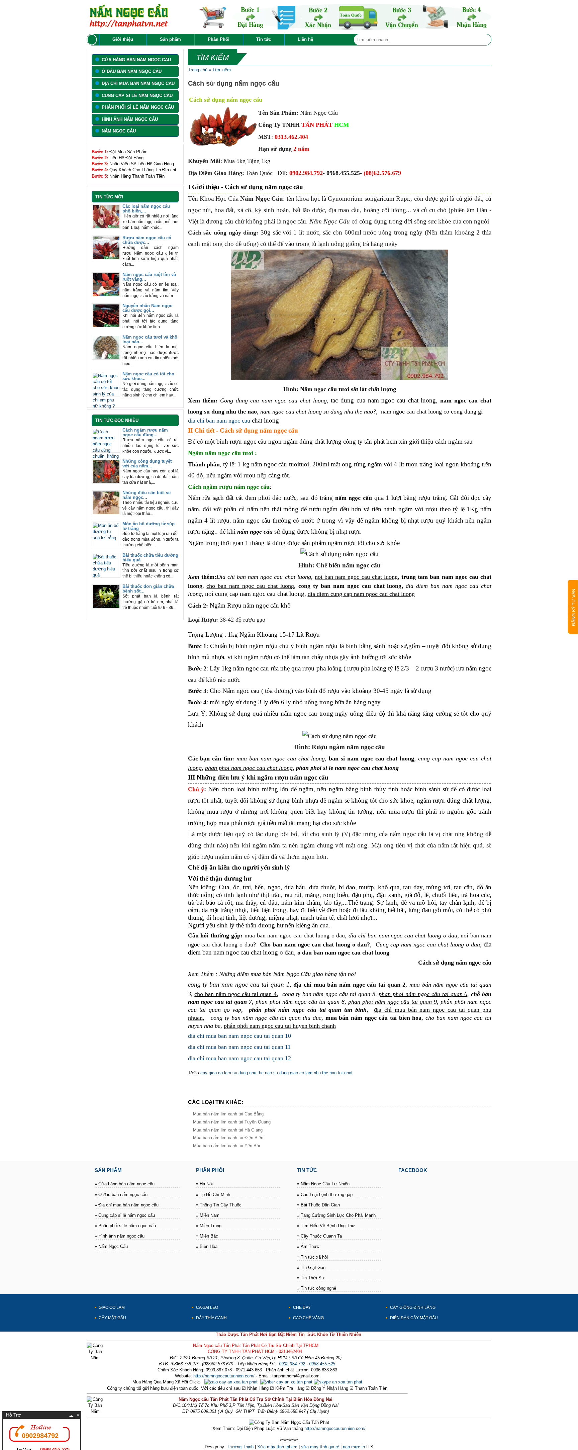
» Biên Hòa (206, 1246)
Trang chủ (197, 69)
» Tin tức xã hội (312, 1257)
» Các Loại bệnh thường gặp (325, 1194)
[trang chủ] (93, 40)
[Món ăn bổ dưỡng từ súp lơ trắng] (106, 537)
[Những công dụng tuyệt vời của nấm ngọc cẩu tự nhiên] (106, 481)
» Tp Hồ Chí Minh (213, 1194)
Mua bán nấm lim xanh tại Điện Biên (228, 1137)
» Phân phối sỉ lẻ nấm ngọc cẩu (125, 1225)
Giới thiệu (122, 39)
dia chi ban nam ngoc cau (219, 420)
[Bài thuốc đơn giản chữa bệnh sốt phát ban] (106, 606)
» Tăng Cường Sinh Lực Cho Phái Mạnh (336, 1215)
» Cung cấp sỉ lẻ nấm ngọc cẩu (125, 1215)
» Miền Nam (207, 1215)
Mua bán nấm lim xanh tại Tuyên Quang (232, 1121)
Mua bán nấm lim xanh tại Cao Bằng (228, 1113)
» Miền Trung (208, 1225)
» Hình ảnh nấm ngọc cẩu (119, 1236)
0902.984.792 (292, 1363)
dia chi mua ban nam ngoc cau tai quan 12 (239, 1058)
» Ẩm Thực (308, 1246)
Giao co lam (112, 1307)
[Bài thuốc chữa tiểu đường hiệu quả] (106, 574)
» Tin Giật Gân (311, 1267)
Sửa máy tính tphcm (277, 1446)
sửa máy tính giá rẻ (320, 1446)
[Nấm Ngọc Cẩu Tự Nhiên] (128, 25)
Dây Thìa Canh (211, 1318)
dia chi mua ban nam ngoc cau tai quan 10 (239, 1035)
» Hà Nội (204, 1183)
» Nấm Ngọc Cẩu (111, 1246)
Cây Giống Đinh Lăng (413, 1307)
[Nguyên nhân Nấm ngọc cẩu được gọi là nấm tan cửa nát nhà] (106, 325)
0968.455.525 (322, 1363)
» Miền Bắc (207, 1236)
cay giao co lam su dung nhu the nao (236, 1072)
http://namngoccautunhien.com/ (224, 1375)
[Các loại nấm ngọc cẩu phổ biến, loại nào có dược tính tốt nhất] (106, 226)
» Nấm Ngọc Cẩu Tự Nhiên (323, 1183)
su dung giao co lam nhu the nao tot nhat (312, 1072)
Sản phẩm (170, 39)
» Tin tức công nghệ (316, 1288)
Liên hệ (305, 39)
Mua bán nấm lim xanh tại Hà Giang (228, 1129)
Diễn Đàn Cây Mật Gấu (414, 1318)
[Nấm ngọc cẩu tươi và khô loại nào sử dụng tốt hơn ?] (106, 357)
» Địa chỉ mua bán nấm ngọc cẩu (127, 1204)
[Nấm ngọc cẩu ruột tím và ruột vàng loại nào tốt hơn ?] (106, 294)
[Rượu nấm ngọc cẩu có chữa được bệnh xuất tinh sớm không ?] (106, 257)
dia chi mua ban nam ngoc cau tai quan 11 (239, 1047)
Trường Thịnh (240, 1446)
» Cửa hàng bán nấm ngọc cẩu (125, 1183)
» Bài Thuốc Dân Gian (318, 1204)
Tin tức (263, 39)
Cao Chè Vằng (308, 1318)
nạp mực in (354, 1446)
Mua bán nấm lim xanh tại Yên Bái (226, 1145)
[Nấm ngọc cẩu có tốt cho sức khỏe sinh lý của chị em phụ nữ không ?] (106, 406)
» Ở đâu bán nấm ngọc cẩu (121, 1194)
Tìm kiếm (221, 69)
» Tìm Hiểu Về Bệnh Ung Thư (326, 1225)
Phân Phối (218, 39)
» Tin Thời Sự (310, 1277)
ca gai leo (207, 1307)
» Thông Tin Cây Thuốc (219, 1204)
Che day (302, 1307)
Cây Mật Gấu (112, 1318)
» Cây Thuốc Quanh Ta (319, 1236)
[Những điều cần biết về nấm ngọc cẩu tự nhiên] (106, 512)
